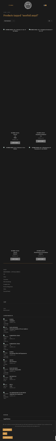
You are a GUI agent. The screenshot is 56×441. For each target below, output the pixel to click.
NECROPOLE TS (13, 378)
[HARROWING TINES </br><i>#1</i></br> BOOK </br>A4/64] (5, 338)
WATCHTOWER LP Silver (15, 370)
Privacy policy (7, 437)
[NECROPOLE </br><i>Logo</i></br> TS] (5, 379)
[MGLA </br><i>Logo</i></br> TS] (5, 387)
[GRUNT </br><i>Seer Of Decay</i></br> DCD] (5, 362)
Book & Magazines (8, 286)
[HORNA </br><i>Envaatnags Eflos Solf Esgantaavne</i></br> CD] (5, 354)
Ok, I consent (7, 429)
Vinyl (4, 276)
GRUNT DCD (13, 361)
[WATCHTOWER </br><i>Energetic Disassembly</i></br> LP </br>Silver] (5, 370)
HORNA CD (12, 321)
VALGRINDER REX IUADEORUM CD (18, 394)
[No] (53, 430)
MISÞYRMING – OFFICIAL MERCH (11, 271)
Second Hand (6, 291)
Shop (8, 12)
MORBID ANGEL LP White (15, 135)
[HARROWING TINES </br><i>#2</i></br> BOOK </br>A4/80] (5, 346)
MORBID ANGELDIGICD (41, 252)
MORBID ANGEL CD (41, 134)
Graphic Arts (6, 284)
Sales (4, 289)
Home (4, 12)
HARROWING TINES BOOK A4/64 (15, 338)
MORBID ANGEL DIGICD (15, 252)
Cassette (5, 279)
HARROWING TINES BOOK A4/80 (15, 346)
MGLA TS (11, 386)
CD (4, 274)
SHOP (4, 269)
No (5, 433)
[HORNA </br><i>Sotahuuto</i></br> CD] (5, 322)
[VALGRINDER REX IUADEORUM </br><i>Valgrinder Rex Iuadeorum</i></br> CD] (5, 395)
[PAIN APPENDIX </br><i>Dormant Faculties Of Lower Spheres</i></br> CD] (5, 330)
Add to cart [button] (15, 142)
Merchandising (7, 281)
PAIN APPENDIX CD (19, 329)
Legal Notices (6, 419)
